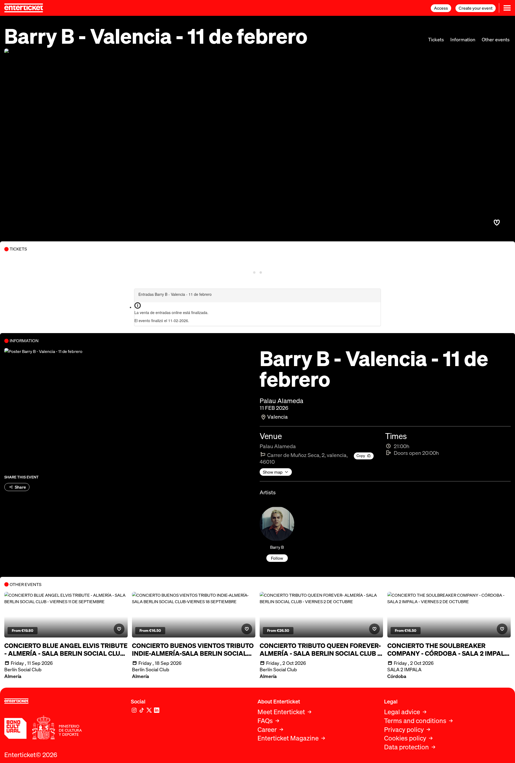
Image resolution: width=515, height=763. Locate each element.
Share (20, 487)
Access (441, 8)
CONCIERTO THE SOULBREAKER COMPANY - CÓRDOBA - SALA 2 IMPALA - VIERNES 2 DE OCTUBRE (448, 649)
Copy (360, 455)
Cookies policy (405, 738)
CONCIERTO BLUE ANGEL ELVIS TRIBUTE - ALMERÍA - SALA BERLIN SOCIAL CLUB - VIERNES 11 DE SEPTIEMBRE (65, 649)
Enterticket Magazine (288, 738)
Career (267, 729)
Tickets (436, 39)
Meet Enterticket (281, 712)
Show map (273, 472)
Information (462, 39)
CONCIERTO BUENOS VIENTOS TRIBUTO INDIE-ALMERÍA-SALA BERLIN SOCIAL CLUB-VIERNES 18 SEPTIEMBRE (193, 649)
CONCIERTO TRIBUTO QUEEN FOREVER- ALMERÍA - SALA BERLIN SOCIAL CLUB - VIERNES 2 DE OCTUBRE (320, 649)
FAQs (265, 721)
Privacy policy (404, 729)
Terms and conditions (415, 721)
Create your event (475, 8)
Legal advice (402, 712)
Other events (496, 39)
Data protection (406, 747)
